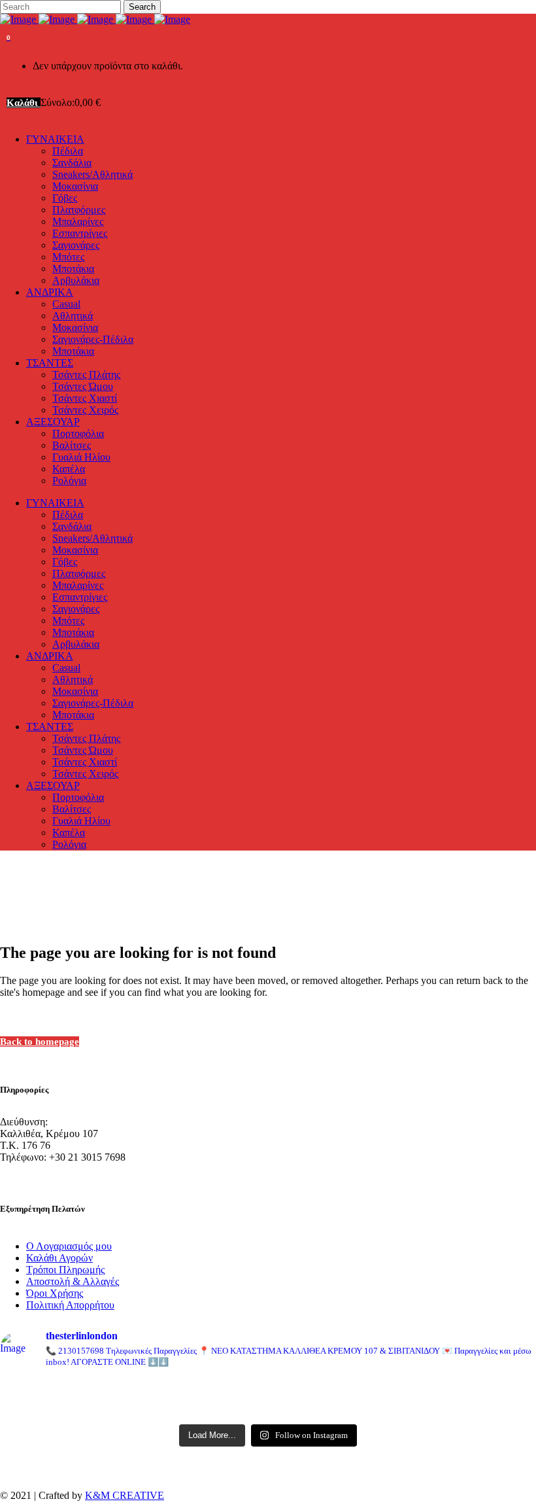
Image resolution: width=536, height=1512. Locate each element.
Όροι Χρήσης (54, 1293)
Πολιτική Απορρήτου (70, 1304)
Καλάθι (24, 102)
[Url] (87, 1389)
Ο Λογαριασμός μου (69, 1246)
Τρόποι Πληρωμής (65, 1269)
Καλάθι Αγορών (59, 1257)
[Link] (95, 19)
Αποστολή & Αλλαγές (72, 1281)
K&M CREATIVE (124, 1495)
